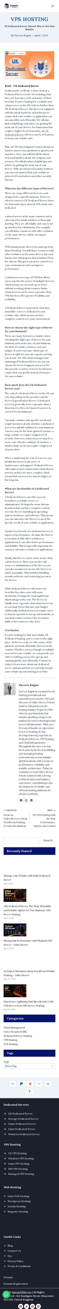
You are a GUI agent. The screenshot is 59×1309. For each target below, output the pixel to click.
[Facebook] (20, 1306)
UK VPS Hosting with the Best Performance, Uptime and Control (44, 818)
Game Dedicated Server (22, 1123)
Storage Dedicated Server (23, 1118)
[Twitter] (26, 1306)
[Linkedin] (38, 1306)
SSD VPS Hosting (18, 1168)
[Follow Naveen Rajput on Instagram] (26, 800)
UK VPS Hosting (17, 1153)
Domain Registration (16, 1283)
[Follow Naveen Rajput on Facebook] (21, 800)
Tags (6, 1061)
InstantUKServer (22, 1292)
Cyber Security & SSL (15, 1031)
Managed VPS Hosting (21, 1173)
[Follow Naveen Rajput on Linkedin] (31, 800)
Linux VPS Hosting (18, 1163)
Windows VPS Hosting (21, 1158)
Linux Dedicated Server (21, 1129)
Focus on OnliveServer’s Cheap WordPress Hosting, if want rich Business (15, 818)
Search (48, 840)
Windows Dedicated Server (24, 1134)
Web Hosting (11, 1044)
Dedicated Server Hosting (18, 1035)
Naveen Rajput (22, 35)
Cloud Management (14, 1027)
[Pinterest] (32, 1306)
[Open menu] (52, 6)
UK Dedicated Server (20, 1113)
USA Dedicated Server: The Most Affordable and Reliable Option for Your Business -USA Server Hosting (27, 910)
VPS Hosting (29, 19)
